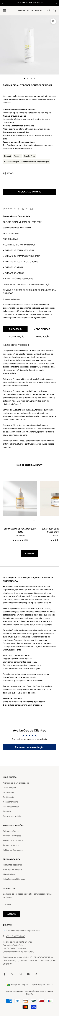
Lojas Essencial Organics (14, 879)
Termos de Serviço (11, 845)
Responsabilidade (11, 806)
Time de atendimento (12, 869)
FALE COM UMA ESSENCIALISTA (40, 3)
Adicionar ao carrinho (29, 192)
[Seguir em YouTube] (28, 974)
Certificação (8, 797)
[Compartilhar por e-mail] (31, 209)
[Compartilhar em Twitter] (23, 209)
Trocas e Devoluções (12, 835)
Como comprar (9, 787)
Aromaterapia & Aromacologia (16, 783)
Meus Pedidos (9, 874)
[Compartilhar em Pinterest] (27, 209)
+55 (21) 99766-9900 (15, 936)
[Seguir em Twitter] (12, 974)
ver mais (29, 553)
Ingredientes (8, 792)
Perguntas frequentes (12, 865)
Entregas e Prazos (11, 831)
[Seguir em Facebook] (4, 974)
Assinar (11, 914)
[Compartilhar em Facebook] (19, 209)
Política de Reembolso (13, 850)
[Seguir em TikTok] (36, 974)
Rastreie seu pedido (12, 816)
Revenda (7, 811)
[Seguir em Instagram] (20, 974)
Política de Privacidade (13, 840)
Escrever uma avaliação (29, 747)
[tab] (15, 329)
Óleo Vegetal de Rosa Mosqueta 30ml (20, 530)
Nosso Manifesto (10, 802)
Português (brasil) (40, 985)
